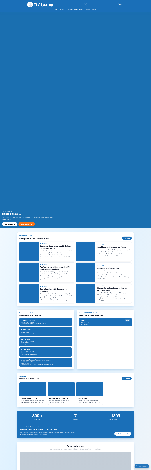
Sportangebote (10, 224)
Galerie (81, 9)
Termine (87, 9)
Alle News (127, 238)
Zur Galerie (126, 378)
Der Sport (70, 9)
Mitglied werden (26, 224)
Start (56, 9)
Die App (94, 9)
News (76, 9)
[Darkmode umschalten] (85, 4)
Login (120, 4)
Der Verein (62, 9)
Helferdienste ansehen (123, 434)
